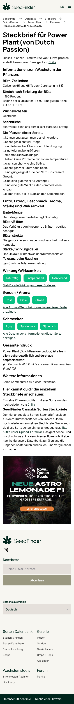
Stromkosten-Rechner (16, 676)
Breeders (50, 18)
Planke (41, 676)
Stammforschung (13, 649)
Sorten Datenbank (13, 643)
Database (30, 18)
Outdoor (42, 643)
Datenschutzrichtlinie (17, 699)
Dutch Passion (11, 22)
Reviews (55, 22)
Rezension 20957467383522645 (22, 25)
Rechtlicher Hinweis (48, 699)
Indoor (41, 637)
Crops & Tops (45, 654)
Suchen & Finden (13, 637)
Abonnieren (37, 580)
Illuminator (9, 682)
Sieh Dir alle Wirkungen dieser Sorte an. (29, 285)
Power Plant (35, 22)
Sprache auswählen (14, 601)
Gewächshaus (45, 649)
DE (62, 6)
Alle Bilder (43, 660)
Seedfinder (9, 18)
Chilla (52, 62)
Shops (6, 654)
